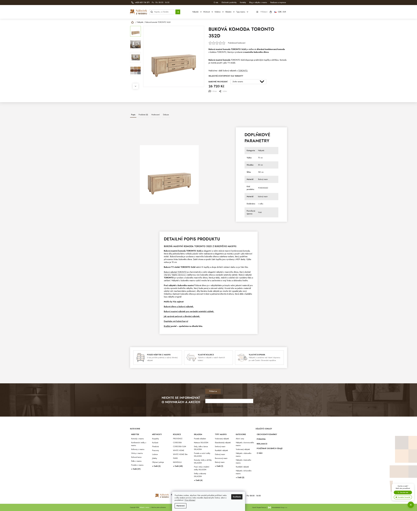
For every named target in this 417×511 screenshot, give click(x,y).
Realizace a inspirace (278, 2)
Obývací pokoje (158, 462)
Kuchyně (155, 442)
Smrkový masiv (220, 446)
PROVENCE (177, 438)
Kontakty (243, 2)
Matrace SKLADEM (201, 442)
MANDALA (177, 462)
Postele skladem (200, 438)
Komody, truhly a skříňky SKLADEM (203, 461)
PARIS (175, 458)
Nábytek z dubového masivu (243, 454)
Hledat (177, 11)
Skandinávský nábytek (223, 442)
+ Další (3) (156, 466)
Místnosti (157, 434)
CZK (279, 12)
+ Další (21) (135, 469)
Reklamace (262, 444)
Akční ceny (240, 438)
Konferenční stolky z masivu (138, 444)
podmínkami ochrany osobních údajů (235, 407)
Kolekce (177, 434)
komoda (226, 49)
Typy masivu (221, 434)
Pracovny (155, 450)
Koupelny (155, 438)
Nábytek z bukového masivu (243, 461)
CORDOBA (177, 442)
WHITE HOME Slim (180, 454)
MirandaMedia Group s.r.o (279, 507)
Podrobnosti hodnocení (236, 43)
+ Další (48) (178, 466)
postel (174, 326)
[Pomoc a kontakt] (411, 505)
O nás (216, 2)
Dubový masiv (220, 454)
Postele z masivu (137, 465)
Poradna (261, 439)
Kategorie (241, 434)
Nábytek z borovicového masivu (245, 444)
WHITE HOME (178, 450)
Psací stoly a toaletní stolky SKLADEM (201, 468)
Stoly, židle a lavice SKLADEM (201, 448)
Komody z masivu (137, 438)
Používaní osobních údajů (270, 448)
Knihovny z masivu (137, 449)
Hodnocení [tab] (155, 114)
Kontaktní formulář (404, 497)
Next (135, 86)
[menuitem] (197, 12)
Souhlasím (237, 497)
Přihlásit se (213, 391)
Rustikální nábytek (221, 450)
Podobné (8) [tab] (143, 114)
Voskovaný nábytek (222, 438)
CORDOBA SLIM (179, 446)
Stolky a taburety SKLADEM (200, 475)
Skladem (198, 434)
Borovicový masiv (221, 458)
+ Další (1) (219, 466)
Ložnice (155, 454)
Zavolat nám (404, 492)
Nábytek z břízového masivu (244, 472)
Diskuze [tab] (166, 114)
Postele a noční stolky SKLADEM (202, 454)
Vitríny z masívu (137, 453)
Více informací (189, 500)
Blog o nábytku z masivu (258, 2)
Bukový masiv (263, 179)
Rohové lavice (136, 457)
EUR (284, 12)
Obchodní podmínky (229, 2)
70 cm (260, 157)
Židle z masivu (136, 461)
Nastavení (181, 505)
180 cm (261, 172)
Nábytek (261, 150)
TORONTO (236, 49)
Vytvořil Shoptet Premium (259, 507)
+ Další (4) (198, 480)
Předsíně (155, 446)
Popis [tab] (133, 114)
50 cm (260, 165)
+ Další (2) (240, 477)
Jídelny (154, 458)
